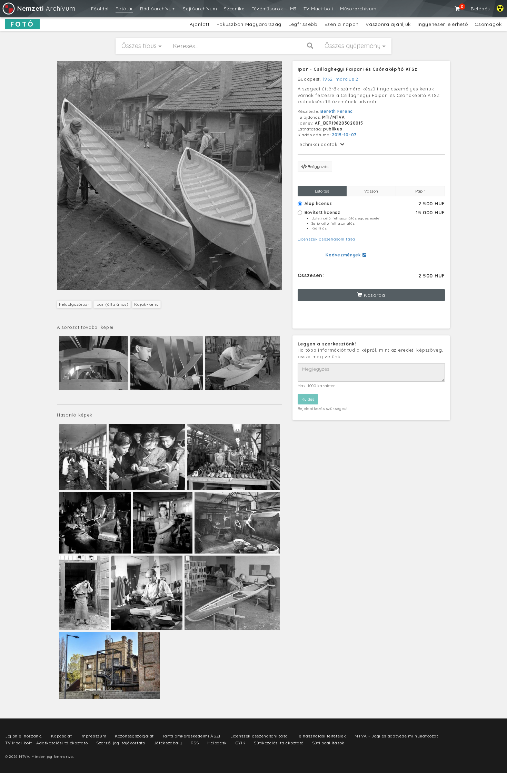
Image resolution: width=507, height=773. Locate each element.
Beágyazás (317, 166)
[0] (457, 8)
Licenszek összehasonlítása (326, 239)
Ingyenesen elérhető (443, 24)
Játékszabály (168, 742)
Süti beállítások (328, 742)
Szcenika (234, 8)
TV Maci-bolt (318, 8)
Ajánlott (200, 24)
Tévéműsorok (267, 8)
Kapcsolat (61, 735)
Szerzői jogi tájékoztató (120, 742)
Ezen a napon (342, 24)
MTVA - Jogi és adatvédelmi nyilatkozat (396, 735)
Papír (420, 191)
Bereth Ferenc (336, 111)
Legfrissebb (303, 24)
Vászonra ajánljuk (388, 24)
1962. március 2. (341, 79)
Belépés (480, 8)
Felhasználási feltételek (321, 735)
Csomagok (488, 24)
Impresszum (93, 735)
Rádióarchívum (158, 8)
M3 (293, 8)
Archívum (46, 8)
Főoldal (100, 8)
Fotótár (124, 8)
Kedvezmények (344, 254)
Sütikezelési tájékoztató (279, 742)
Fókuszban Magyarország (249, 24)
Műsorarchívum (358, 8)
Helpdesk (217, 742)
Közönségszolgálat (134, 735)
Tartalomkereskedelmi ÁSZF (192, 735)
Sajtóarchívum (200, 8)
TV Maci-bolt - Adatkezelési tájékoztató (46, 742)
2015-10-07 (344, 134)
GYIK (241, 742)
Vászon (371, 191)
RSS (195, 742)
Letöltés (322, 191)
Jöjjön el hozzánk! (24, 735)
